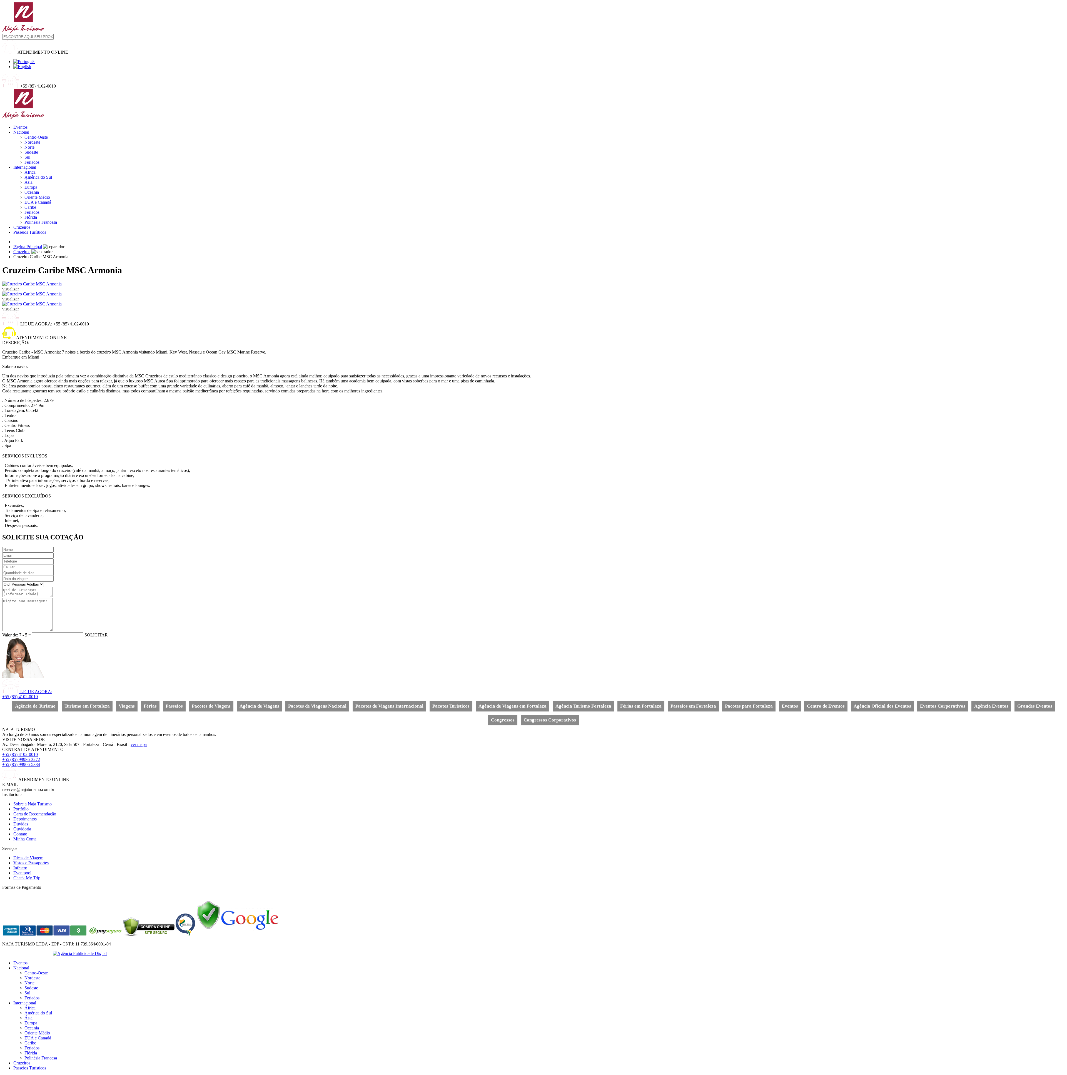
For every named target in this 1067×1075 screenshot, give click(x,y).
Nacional (21, 132)
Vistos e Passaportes (31, 862)
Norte (29, 147)
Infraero (20, 867)
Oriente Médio (37, 197)
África (30, 172)
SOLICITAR (96, 635)
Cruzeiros (21, 227)
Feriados (31, 162)
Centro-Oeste (36, 137)
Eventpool (22, 872)
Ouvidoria (22, 829)
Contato (20, 834)
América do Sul (38, 177)
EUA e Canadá (37, 202)
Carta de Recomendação (34, 814)
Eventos (20, 127)
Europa (30, 187)
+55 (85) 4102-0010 (20, 754)
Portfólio (21, 809)
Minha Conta (24, 839)
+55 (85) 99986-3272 (21, 759)
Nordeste (32, 142)
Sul (27, 157)
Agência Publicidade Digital (27, 953)
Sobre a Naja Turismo (32, 804)
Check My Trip (26, 877)
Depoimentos (25, 819)
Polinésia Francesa (40, 222)
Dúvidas (20, 824)
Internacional (24, 167)
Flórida (30, 217)
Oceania (31, 192)
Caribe (30, 207)
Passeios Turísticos (29, 232)
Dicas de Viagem (28, 857)
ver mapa (139, 744)
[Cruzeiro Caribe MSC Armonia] (32, 284)
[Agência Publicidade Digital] (80, 953)
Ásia (28, 182)
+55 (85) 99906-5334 (21, 764)
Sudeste (31, 152)
